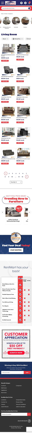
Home (2, 13)
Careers (3, 404)
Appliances (4, 390)
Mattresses (4, 388)
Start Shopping (16, 250)
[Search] (29, 8)
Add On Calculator (20, 406)
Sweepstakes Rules (20, 399)
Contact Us (4, 402)
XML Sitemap (18, 427)
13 (19, 177)
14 (22, 177)
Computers (19, 385)
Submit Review (4, 406)
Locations (3, 399)
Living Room (10, 13)
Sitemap (13, 427)
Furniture (5, 13)
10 (12, 177)
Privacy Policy (19, 402)
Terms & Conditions (21, 404)
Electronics (4, 392)
